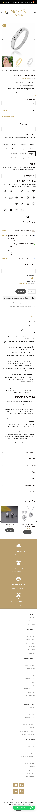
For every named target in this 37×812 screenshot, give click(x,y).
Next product (2, 71)
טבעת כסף (12, 306)
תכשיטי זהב (31, 714)
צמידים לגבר (31, 633)
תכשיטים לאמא (30, 678)
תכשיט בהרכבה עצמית (28, 699)
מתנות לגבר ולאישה (29, 724)
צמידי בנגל (31, 692)
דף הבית (32, 617)
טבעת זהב (28, 306)
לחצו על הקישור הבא (27, 444)
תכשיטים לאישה (24, 71)
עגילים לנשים (31, 672)
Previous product (6, 71)
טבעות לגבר (31, 646)
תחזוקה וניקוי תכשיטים (28, 756)
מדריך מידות (31, 753)
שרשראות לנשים (30, 665)
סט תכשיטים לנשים (29, 695)
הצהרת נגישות (30, 777)
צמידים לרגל (31, 675)
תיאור (34, 478)
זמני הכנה (32, 459)
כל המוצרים (31, 624)
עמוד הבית (33, 71)
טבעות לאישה (14, 71)
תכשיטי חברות (30, 685)
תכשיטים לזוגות (30, 717)
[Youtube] (15, 785)
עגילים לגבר (31, 650)
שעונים (32, 721)
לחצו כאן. (19, 92)
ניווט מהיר (31, 614)
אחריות (33, 316)
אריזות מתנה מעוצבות (28, 734)
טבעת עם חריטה (30, 308)
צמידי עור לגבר (30, 639)
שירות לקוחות (30, 740)
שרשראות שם (31, 682)
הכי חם (32, 707)
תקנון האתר (31, 746)
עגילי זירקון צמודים (9, 524)
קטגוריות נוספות (29, 704)
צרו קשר (32, 743)
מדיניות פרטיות (30, 773)
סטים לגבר (31, 653)
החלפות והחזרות (30, 452)
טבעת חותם (20, 306)
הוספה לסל (20, 291)
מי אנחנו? (32, 621)
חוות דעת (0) (31, 491)
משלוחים (33, 472)
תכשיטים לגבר (30, 629)
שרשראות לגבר (30, 643)
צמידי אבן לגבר (30, 636)
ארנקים (32, 727)
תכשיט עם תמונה (29, 688)
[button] (9, 530)
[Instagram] (21, 791)
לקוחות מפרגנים (30, 465)
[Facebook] (21, 785)
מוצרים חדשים (30, 711)
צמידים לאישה (30, 662)
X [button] (35, 2)
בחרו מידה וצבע (30, 100)
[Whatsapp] (15, 791)
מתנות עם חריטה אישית (27, 731)
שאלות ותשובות (30, 485)
